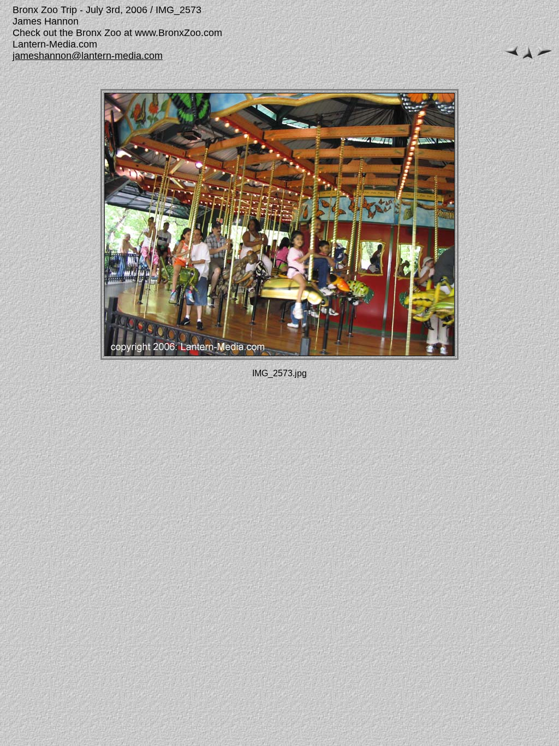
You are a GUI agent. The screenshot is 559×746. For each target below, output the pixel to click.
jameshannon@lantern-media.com (88, 55)
